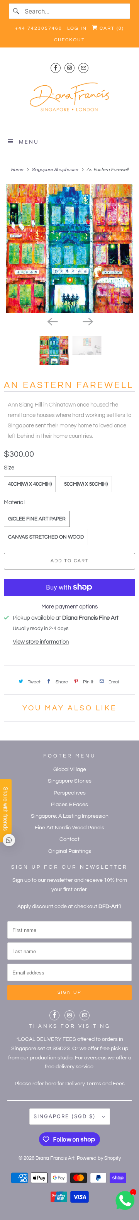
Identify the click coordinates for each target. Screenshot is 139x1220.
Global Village (69, 769)
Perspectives (70, 793)
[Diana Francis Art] (69, 100)
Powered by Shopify (99, 1158)
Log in (77, 28)
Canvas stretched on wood (46, 537)
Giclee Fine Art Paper (37, 519)
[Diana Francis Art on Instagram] (69, 67)
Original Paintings (69, 851)
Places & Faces (69, 804)
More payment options (69, 607)
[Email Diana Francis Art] (83, 67)
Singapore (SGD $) (66, 1116)
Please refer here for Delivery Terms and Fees (70, 1083)
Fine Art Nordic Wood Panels (69, 827)
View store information (41, 642)
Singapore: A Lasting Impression (69, 816)
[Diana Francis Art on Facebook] (56, 67)
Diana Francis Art (55, 1158)
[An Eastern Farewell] (69, 248)
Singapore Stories (70, 781)
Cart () (111, 28)
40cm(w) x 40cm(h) (30, 484)
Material (14, 502)
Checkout (69, 39)
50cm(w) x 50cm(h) (86, 484)
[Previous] (51, 321)
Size (9, 468)
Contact (69, 839)
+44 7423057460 (38, 28)
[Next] (87, 321)
